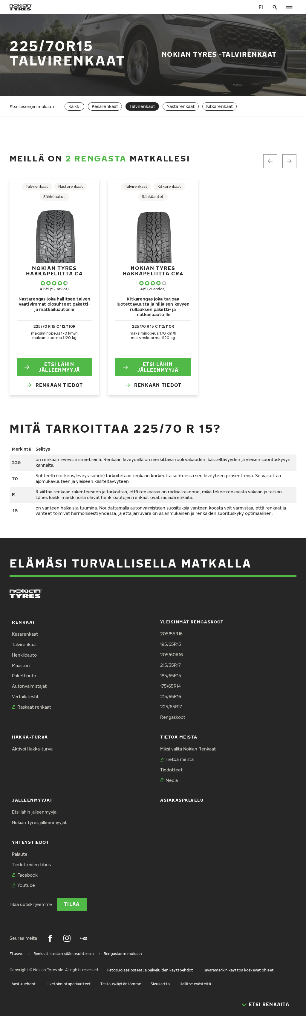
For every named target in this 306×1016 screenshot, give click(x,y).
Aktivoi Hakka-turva (32, 748)
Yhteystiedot (30, 842)
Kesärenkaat (105, 106)
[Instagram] (67, 938)
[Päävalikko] (289, 7)
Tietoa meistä (179, 736)
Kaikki (74, 106)
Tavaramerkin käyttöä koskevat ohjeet (238, 970)
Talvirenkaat (24, 644)
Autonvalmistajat (29, 686)
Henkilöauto (24, 654)
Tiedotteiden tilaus (31, 864)
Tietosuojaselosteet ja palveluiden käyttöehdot (149, 970)
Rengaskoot (172, 717)
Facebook (27, 875)
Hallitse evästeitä (195, 984)
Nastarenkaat (180, 106)
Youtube (26, 885)
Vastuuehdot (24, 984)
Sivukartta (160, 984)
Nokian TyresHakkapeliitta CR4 (153, 271)
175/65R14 (170, 686)
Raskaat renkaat (34, 707)
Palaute (19, 854)
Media (172, 780)
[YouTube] (83, 938)
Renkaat (24, 622)
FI (260, 7)
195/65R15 (170, 644)
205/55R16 (171, 633)
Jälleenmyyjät (32, 800)
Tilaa (71, 904)
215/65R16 (170, 696)
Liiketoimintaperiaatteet (68, 984)
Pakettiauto (24, 675)
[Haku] (275, 7)
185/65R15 (170, 675)
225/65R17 (171, 706)
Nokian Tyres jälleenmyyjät (39, 822)
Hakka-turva (30, 736)
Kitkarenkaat (219, 106)
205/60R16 (171, 654)
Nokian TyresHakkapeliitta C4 (54, 271)
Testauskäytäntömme (120, 984)
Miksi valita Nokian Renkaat (188, 748)
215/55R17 (170, 665)
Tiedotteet (171, 769)
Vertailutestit (25, 696)
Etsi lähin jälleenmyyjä (59, 366)
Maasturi (21, 665)
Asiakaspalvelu (182, 800)
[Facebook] (50, 938)
